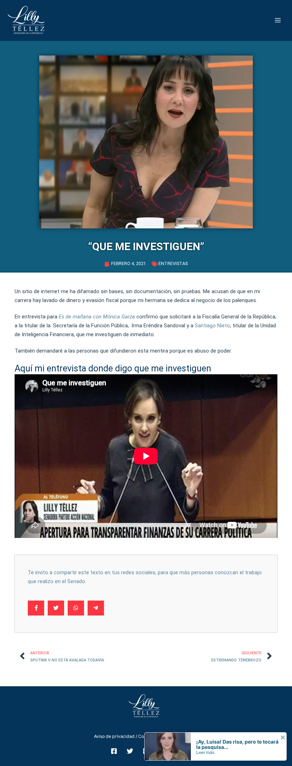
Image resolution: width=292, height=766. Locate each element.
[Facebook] (114, 751)
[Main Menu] (278, 20)
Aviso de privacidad (114, 736)
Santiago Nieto (212, 325)
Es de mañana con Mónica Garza (96, 316)
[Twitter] (130, 751)
